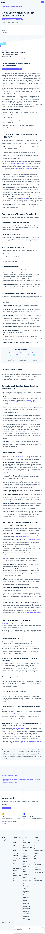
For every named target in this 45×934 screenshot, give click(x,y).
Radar (14, 873)
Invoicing (14, 862)
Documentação (26, 908)
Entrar (35, 884)
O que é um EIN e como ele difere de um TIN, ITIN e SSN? (14, 52)
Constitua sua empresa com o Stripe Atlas (12, 19)
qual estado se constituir (35, 539)
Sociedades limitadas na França (10, 782)
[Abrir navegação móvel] (42, 2)
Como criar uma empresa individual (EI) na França (13, 784)
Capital (14, 847)
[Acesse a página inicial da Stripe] (3, 837)
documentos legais (19, 709)
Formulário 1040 (30, 401)
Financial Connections (17, 858)
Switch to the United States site (22, 931)
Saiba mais (4, 32)
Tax (13, 878)
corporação (24, 198)
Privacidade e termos (38, 848)
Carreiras (36, 867)
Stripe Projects (26, 916)
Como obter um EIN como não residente (10, 54)
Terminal (14, 880)
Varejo (24, 888)
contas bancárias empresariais (12, 89)
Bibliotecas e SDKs (27, 914)
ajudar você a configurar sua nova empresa (30, 741)
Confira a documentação (28, 822)
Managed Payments (17, 867)
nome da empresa (22, 301)
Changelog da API (27, 913)
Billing (14, 845)
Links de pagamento (17, 868)
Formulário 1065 (14, 401)
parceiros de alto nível (18, 728)
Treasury (14, 881)
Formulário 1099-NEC (30, 486)
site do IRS (23, 186)
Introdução (4, 50)
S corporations (23, 431)
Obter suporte (37, 878)
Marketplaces (26, 858)
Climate (14, 850)
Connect (14, 852)
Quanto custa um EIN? (6, 56)
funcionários (30, 334)
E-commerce (26, 845)
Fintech (24, 869)
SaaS (24, 863)
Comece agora (6, 807)
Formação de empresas (16, 6)
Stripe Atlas (6, 623)
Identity (14, 860)
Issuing (14, 863)
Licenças (36, 853)
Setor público (26, 886)
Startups (25, 840)
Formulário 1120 (31, 400)
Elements (15, 857)
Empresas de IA (26, 864)
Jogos (24, 871)
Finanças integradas (27, 847)
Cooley (13, 713)
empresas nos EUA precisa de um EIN (18, 163)
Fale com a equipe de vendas (18, 807)
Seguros (25, 875)
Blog (35, 842)
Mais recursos (5, 6)
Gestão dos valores (27, 859)
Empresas (25, 839)
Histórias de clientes (38, 840)
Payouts (14, 871)
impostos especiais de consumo (19, 417)
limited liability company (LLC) (23, 536)
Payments (15, 870)
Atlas (14, 840)
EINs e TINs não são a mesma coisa (23, 168)
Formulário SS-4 (35, 237)
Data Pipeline (15, 855)
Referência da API (27, 910)
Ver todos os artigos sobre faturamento (10, 775)
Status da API (26, 911)
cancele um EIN (21, 456)
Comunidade (36, 844)
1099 (32, 443)
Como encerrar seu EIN (7, 61)
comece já (17, 742)
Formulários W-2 (26, 443)
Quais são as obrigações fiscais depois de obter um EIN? (14, 58)
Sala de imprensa (37, 869)
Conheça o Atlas (5, 823)
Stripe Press (36, 871)
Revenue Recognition (17, 875)
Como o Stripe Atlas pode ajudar (9, 65)
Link (13, 865)
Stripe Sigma (15, 876)
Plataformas (25, 861)
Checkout (15, 848)
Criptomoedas (16, 853)
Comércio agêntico (27, 842)
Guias (35, 839)
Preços (14, 839)
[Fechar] (42, 927)
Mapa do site (36, 855)
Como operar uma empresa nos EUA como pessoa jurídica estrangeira (17, 63)
